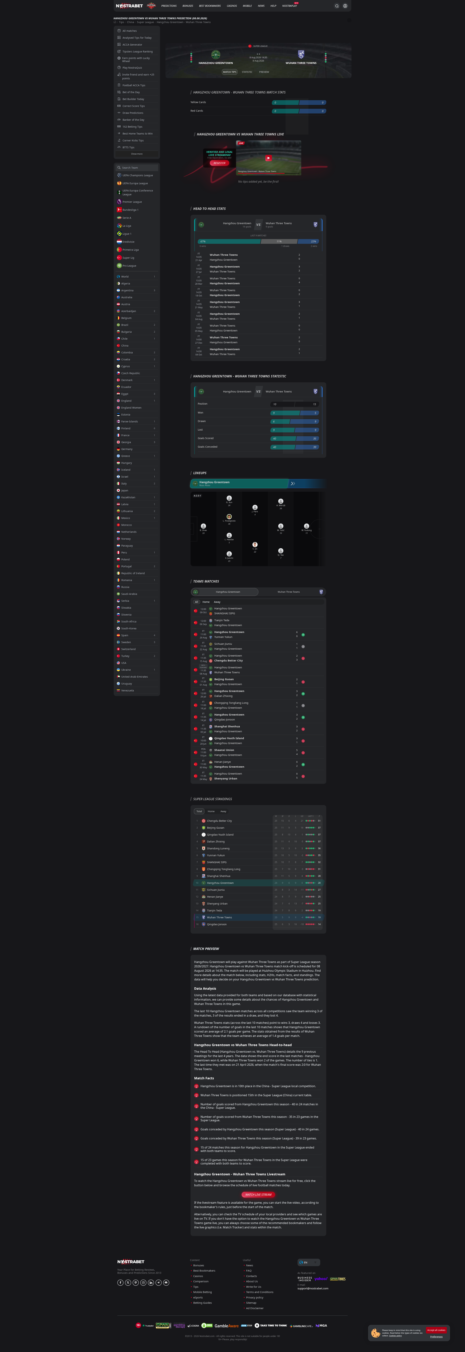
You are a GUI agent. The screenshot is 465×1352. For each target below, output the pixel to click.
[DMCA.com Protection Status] (207, 1325)
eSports (198, 1297)
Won (200, 412)
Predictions (169, 5)
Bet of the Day (131, 92)
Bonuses (188, 5)
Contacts (251, 1276)
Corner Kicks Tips (133, 140)
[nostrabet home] (131, 1262)
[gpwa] (163, 1325)
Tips (121, 22)
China (130, 22)
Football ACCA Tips (134, 85)
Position (202, 403)
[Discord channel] (166, 1283)
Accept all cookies (436, 1330)
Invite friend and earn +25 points (138, 76)
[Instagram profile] (143, 1283)
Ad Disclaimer (255, 1308)
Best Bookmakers (210, 5)
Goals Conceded (207, 446)
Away (217, 602)
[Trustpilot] (148, 1325)
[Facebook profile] (120, 1283)
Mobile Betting (202, 1292)
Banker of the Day (133, 119)
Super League (145, 22)
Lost (200, 429)
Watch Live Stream (258, 1195)
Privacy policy (254, 1297)
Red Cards (197, 110)
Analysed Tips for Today (137, 37)
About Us (252, 1281)
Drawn (202, 421)
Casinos (232, 5)
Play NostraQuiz (132, 67)
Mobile (247, 5)
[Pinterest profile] (136, 1283)
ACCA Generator (132, 44)
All (196, 602)
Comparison (201, 1281)
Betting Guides (202, 1302)
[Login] (345, 6)
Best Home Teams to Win (138, 133)
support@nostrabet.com (313, 1288)
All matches (130, 30)
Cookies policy (395, 1335)
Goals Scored (206, 438)
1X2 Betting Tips (132, 126)
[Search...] (337, 6)
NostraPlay (289, 5)
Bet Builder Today (133, 99)
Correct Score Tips (134, 106)
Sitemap (251, 1302)
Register (219, 163)
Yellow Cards (198, 102)
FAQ (249, 1270)
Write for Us (253, 1286)
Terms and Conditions (259, 1292)
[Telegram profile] (158, 1283)
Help (273, 5)
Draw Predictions (133, 113)
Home (206, 602)
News (261, 5)
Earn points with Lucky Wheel (136, 59)
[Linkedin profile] (151, 1283)
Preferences (436, 1336)
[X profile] (128, 1283)
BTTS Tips (128, 147)
